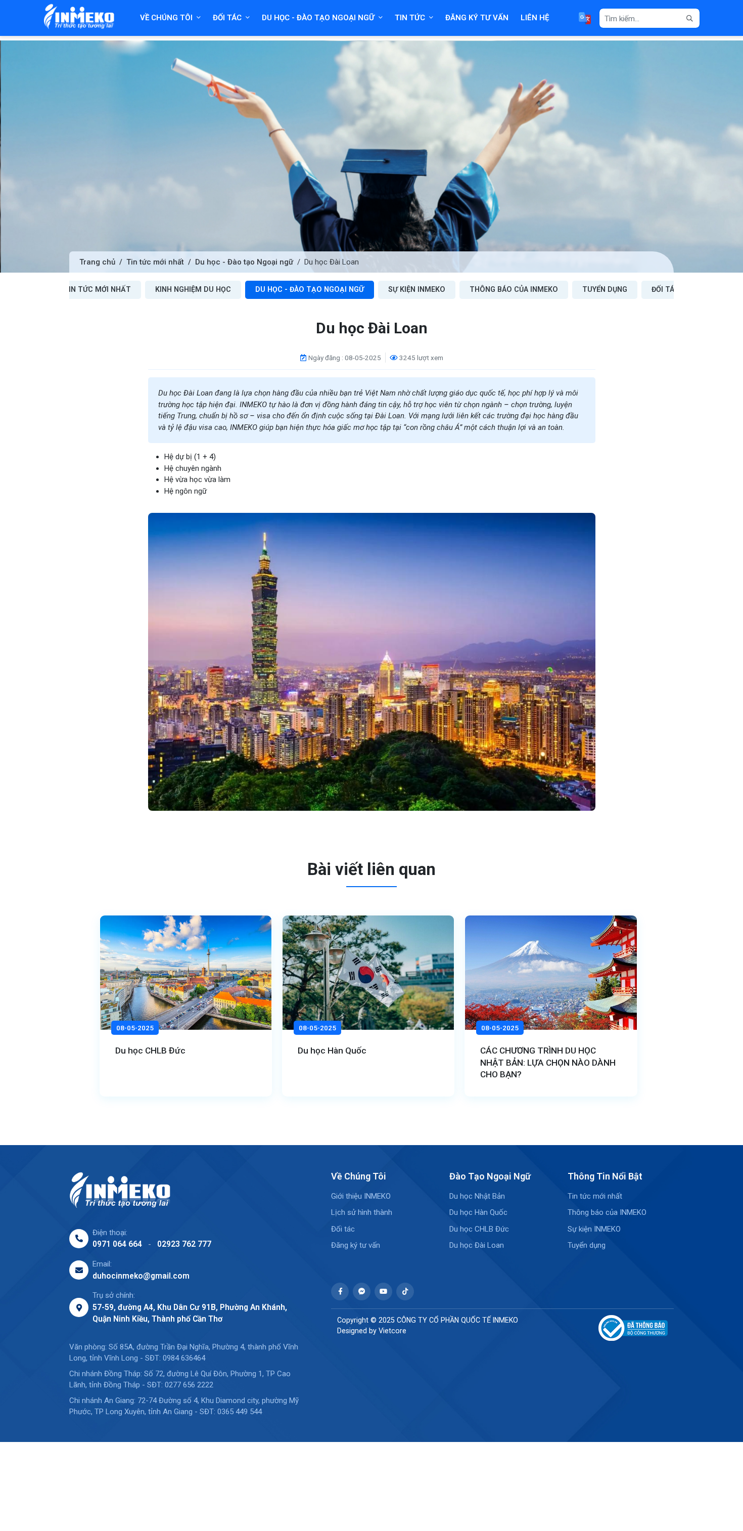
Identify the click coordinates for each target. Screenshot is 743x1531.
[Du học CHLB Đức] (185, 972)
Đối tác (665, 289)
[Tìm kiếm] (690, 18)
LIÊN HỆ (535, 17)
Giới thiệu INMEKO (361, 1196)
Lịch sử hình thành (361, 1212)
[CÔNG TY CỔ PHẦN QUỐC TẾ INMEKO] (78, 18)
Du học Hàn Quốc (332, 1050)
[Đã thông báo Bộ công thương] (629, 1328)
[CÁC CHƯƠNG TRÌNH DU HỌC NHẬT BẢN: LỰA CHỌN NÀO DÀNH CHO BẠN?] (550, 972)
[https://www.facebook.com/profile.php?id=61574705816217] (340, 1291)
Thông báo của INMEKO (514, 289)
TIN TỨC (410, 17)
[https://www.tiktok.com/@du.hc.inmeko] (405, 1291)
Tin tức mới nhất (155, 262)
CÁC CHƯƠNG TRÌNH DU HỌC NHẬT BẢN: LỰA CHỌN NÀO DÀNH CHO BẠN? (548, 1062)
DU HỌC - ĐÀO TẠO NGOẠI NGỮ (318, 17)
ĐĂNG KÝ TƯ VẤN (476, 17)
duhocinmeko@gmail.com (141, 1276)
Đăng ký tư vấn (355, 1245)
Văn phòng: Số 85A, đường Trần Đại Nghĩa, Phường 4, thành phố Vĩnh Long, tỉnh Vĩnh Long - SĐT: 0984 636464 (183, 1352)
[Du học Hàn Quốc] (368, 972)
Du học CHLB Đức (150, 1050)
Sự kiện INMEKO (416, 289)
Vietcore (392, 1331)
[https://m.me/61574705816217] (361, 1291)
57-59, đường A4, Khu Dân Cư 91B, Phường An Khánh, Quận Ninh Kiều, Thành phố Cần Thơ (189, 1313)
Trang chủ (97, 262)
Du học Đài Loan (476, 1245)
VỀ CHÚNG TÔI (166, 17)
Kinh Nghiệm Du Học (193, 289)
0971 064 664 (117, 1244)
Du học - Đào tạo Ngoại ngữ (244, 262)
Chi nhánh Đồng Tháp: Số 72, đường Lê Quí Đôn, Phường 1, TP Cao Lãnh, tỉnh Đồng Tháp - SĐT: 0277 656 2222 (180, 1379)
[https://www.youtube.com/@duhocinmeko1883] (383, 1291)
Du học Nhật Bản (477, 1196)
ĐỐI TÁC (227, 17)
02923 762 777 (184, 1244)
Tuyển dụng (604, 289)
